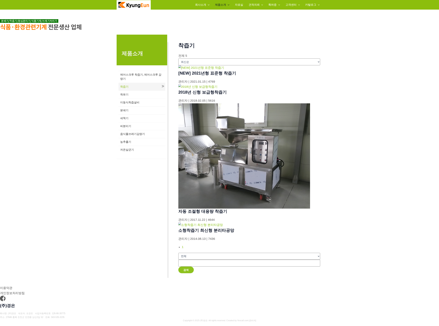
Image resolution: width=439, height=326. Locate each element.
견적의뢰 (254, 4)
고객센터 (291, 4)
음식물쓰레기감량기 (132, 133)
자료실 (239, 4)
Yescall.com (242, 320)
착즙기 (124, 86)
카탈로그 (310, 4)
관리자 (252, 320)
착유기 (124, 94)
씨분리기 (125, 126)
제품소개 (220, 4)
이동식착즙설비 (129, 102)
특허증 (272, 4)
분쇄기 (124, 110)
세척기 (124, 118)
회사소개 (200, 4)
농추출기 (125, 141)
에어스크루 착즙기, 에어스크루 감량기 (140, 76)
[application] (208, 5)
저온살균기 (127, 149)
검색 (186, 269)
